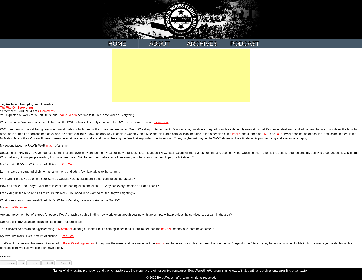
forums (160, 243)
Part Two (68, 236)
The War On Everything (16, 107)
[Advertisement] (181, 75)
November (65, 229)
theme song (161, 122)
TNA (265, 133)
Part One (68, 164)
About (159, 43)
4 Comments (46, 111)
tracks (236, 133)
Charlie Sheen (67, 115)
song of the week (16, 207)
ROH (279, 133)
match (50, 145)
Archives (202, 43)
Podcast (244, 43)
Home (117, 43)
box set (166, 229)
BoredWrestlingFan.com (79, 243)
